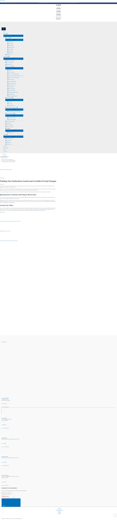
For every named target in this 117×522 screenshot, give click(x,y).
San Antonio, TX (9, 144)
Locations (5, 134)
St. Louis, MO (8, 140)
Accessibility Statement (59, 510)
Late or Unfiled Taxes (9, 62)
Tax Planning (8, 123)
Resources (5, 146)
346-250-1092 (58, 18)
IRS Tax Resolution (9, 66)
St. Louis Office (4, 418)
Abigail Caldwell (11, 45)
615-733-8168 (4, 443)
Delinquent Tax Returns (12, 119)
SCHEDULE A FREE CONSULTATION (6, 169)
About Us (4, 33)
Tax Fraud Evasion (11, 105)
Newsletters (8, 54)
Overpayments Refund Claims (13, 92)
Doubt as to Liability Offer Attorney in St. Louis (15, 75)
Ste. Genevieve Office (5, 398)
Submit (4, 505)
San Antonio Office (5, 456)
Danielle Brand (10, 52)
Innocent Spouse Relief (12, 81)
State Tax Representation (10, 121)
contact (33, 210)
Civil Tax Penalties (11, 72)
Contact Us (59, 511)
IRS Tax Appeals (11, 86)
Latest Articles (5, 147)
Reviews (4, 149)
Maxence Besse (10, 43)
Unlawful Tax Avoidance (10, 60)
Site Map (59, 512)
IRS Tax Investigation (11, 88)
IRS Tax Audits (10, 132)
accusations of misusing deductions (18, 209)
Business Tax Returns (11, 117)
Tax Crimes (10, 103)
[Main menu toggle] (4, 28)
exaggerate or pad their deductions (11, 191)
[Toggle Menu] (13, 36)
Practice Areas (5, 56)
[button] (7, 34)
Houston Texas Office (5, 475)
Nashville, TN (8, 142)
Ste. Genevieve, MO (9, 138)
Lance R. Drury (10, 41)
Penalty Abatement (11, 94)
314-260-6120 (58, 8)
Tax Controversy (9, 97)
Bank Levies (10, 70)
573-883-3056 (58, 5)
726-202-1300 (4, 462)
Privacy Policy (59, 509)
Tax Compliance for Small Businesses (14, 111)
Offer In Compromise (11, 90)
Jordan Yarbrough (11, 47)
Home (4, 31)
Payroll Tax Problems (9, 126)
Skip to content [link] (2, 0)
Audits (7, 128)
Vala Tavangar (10, 51)
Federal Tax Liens (9, 64)
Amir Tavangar (10, 49)
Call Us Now (4, 154)
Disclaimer (59, 513)
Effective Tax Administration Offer (13, 77)
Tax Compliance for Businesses (11, 107)
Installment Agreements (12, 83)
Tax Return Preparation (10, 113)
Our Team (8, 37)
